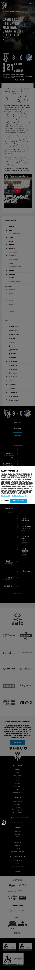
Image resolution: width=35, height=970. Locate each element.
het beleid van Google (19, 496)
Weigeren (5, 500)
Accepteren (18, 500)
